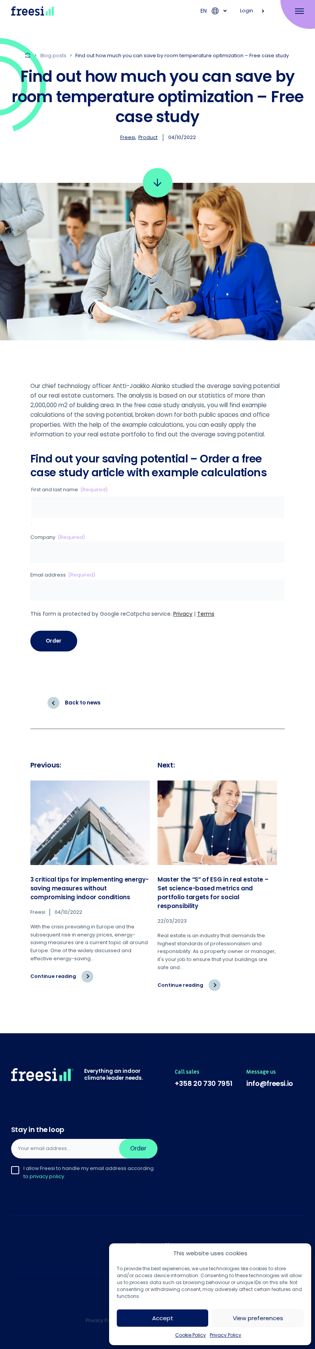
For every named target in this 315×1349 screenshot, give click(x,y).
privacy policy (47, 1176)
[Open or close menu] (295, 11)
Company (57, 537)
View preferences (258, 1318)
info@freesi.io (269, 1083)
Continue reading (61, 979)
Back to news (83, 702)
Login (246, 10)
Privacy (182, 614)
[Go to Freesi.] (28, 55)
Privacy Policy (225, 1335)
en (204, 11)
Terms (205, 614)
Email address (62, 575)
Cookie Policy (190, 1335)
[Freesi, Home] (33, 11)
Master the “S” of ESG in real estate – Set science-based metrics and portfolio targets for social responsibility (213, 892)
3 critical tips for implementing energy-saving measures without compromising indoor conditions (89, 888)
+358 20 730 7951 (203, 1083)
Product (148, 137)
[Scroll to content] (157, 182)
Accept (162, 1318)
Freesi (127, 137)
